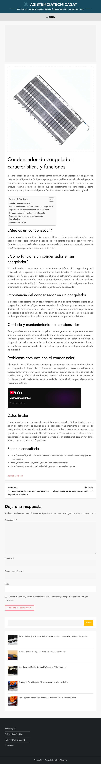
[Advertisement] (50, 43)
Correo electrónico (14, 571)
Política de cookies (13, 734)
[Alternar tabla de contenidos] (50, 199)
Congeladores (15, 476)
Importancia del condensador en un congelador (29, 209)
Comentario (11, 520)
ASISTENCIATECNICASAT (53, 4)
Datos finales (14, 219)
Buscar (88, 622)
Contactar (9, 745)
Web (7, 583)
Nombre (9, 558)
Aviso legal (10, 728)
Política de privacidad (15, 739)
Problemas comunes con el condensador (26, 216)
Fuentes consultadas (17, 222)
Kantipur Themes (59, 760)
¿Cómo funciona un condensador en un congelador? (31, 206)
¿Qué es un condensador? (20, 203)
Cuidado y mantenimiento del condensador (27, 213)
